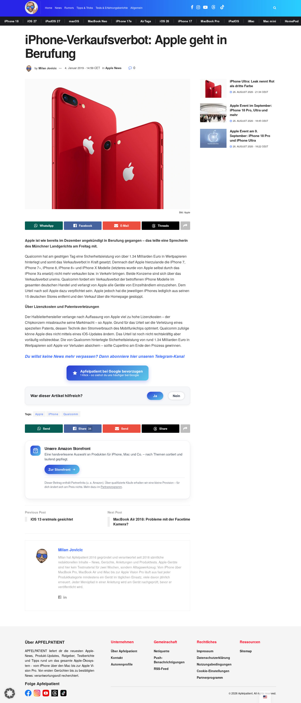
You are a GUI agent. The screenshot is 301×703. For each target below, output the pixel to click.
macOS (74, 21)
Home (48, 7)
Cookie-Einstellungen (213, 671)
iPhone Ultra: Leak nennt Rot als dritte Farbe (252, 83)
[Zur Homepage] (31, 7)
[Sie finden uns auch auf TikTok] (222, 7)
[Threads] (54, 693)
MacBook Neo (97, 21)
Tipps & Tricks (84, 7)
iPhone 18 (11, 21)
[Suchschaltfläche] (274, 7)
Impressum (205, 651)
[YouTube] (46, 693)
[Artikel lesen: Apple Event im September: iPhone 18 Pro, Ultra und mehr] (213, 112)
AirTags (145, 21)
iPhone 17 (185, 21)
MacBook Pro (210, 21)
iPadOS (234, 21)
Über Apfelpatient (124, 651)
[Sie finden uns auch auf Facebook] (192, 7)
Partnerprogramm (111, 487)
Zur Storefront (59, 469)
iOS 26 (164, 21)
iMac (251, 21)
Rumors (69, 7)
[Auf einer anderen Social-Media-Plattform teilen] (185, 225)
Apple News (113, 68)
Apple (39, 414)
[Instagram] (37, 693)
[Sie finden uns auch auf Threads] (213, 7)
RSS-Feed (161, 668)
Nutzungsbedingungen (214, 664)
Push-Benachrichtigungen (169, 659)
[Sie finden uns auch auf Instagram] (198, 7)
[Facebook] (28, 693)
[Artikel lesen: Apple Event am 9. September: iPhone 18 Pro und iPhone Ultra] (213, 138)
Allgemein (136, 7)
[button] (9, 693)
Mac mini (269, 21)
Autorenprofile (122, 664)
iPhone (53, 414)
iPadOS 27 (52, 21)
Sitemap (246, 651)
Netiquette (161, 651)
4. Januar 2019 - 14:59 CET (82, 68)
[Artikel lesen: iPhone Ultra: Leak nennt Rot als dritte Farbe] (213, 88)
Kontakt (117, 657)
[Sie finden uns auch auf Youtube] (205, 7)
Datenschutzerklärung (213, 657)
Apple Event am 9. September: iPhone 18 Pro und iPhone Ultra (250, 136)
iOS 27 (32, 21)
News (58, 7)
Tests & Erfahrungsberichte (112, 7)
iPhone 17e (124, 21)
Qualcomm (70, 414)
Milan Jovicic (48, 68)
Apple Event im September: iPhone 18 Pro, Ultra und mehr (251, 110)
